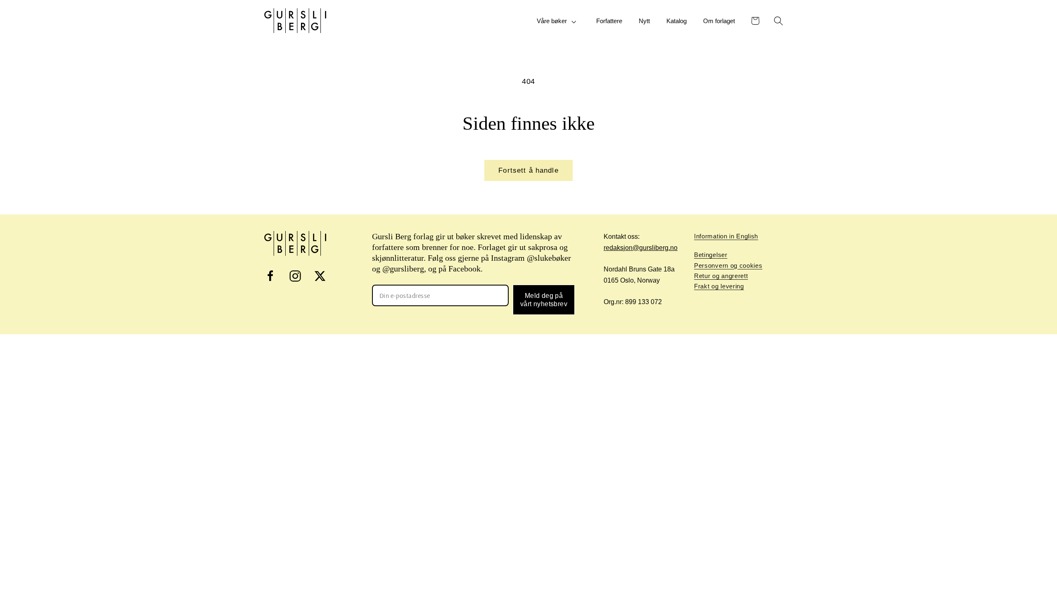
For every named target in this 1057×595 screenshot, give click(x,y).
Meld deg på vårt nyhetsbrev (543, 299)
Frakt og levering (719, 286)
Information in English (726, 236)
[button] (558, 21)
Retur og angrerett (721, 275)
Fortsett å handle (528, 170)
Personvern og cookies (728, 265)
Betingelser (711, 254)
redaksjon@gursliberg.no (641, 247)
